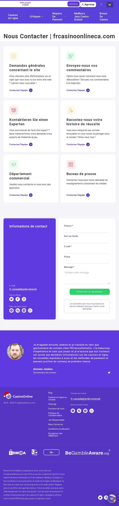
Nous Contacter (55, 424)
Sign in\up (89, 4)
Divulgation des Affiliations (55, 434)
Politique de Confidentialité (55, 414)
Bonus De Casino (104, 16)
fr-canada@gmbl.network (23, 289)
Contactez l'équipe (18, 90)
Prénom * (68, 226)
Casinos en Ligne (13, 16)
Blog (50, 393)
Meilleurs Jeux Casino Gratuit (81, 16)
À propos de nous (56, 408)
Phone (67, 257)
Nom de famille (71, 236)
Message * (69, 267)
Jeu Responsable (56, 420)
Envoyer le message (90, 292)
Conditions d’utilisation (59, 429)
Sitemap (52, 404)
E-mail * (67, 246)
